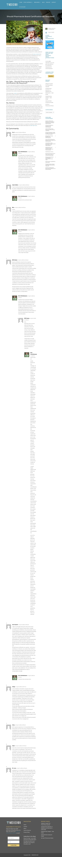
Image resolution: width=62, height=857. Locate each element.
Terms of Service (27, 830)
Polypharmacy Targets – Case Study (48, 98)
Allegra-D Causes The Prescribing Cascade (49, 85)
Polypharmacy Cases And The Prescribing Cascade (49, 165)
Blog (43, 2)
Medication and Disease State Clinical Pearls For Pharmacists (49, 148)
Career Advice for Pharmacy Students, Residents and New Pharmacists (49, 122)
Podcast (48, 2)
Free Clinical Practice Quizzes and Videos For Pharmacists (50, 140)
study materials (36, 54)
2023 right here (33, 125)
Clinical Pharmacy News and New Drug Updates (50, 129)
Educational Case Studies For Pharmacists (49, 136)
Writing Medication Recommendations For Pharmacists (50, 168)
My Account (22, 6)
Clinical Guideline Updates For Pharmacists (49, 126)
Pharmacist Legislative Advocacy (50, 162)
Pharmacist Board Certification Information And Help (49, 158)
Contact (54, 2)
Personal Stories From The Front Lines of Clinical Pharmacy (50, 154)
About (25, 828)
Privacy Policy (27, 832)
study (15, 93)
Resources (37, 2)
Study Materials (27, 2)
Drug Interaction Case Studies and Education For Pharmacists (50, 133)
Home (20, 2)
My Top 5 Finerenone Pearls (47, 838)
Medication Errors (49, 151)
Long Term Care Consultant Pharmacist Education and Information (50, 144)
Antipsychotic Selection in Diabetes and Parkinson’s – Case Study (49, 91)
